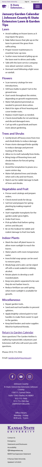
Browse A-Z (35, 2)
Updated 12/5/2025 (14, 462)
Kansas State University (9, 2)
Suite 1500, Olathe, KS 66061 (21, 395)
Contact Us (11, 438)
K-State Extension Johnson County (20, 6)
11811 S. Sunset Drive (21, 392)
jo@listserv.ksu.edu (21, 403)
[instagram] (29, 376)
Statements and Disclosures (17, 444)
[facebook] (12, 376)
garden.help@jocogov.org (19, 358)
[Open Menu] (37, 6)
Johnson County (21, 384)
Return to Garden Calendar (17, 332)
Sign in (27, 2)
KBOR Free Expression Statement (19, 454)
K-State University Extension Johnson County (21, 388)
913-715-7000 (21, 398)
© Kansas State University (17, 459)
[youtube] (21, 376)
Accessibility (12, 447)
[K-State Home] (4, 6)
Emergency (12, 441)
